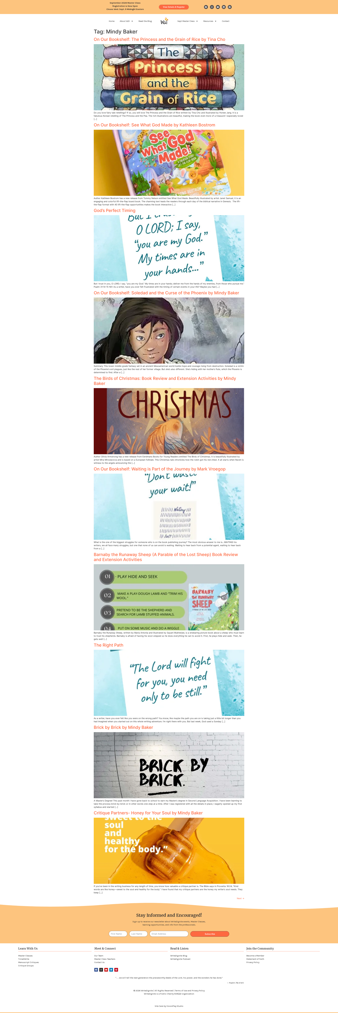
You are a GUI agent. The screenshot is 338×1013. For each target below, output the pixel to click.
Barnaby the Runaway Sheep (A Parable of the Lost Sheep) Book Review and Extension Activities (166, 557)
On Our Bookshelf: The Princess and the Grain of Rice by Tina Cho (159, 39)
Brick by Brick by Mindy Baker (123, 727)
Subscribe (210, 934)
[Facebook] (206, 7)
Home (111, 21)
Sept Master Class (186, 21)
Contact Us (99, 962)
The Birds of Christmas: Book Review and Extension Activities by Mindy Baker (165, 381)
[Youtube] (218, 7)
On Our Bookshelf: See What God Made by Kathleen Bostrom (154, 124)
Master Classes (25, 955)
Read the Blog (145, 21)
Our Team (98, 955)
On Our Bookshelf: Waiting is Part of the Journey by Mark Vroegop (160, 469)
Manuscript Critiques (28, 962)
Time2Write (23, 959)
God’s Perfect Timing (114, 210)
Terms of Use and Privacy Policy (190, 990)
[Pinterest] (230, 7)
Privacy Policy (252, 962)
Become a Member (255, 955)
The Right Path (108, 645)
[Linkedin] (224, 7)
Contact (225, 21)
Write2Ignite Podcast (180, 959)
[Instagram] (212, 7)
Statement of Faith (255, 959)
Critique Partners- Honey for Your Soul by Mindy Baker (148, 812)
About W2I (125, 21)
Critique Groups (26, 965)
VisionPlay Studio (174, 1006)
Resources (208, 21)
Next (240, 898)
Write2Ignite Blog (178, 955)
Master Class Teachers (104, 959)
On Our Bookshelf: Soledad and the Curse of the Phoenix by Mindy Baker (166, 292)
